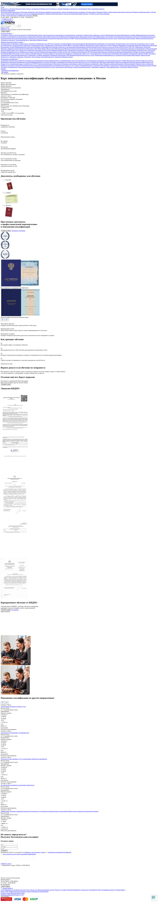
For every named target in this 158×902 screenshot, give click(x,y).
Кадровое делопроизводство (9, 37)
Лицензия (99, 12)
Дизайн (85, 35)
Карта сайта (21, 893)
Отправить (4, 850)
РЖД (10, 53)
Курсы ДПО (4, 891)
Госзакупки (49, 35)
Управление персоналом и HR (59, 55)
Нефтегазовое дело (102, 37)
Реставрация (23, 38)
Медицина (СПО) (31, 48)
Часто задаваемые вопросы (96, 9)
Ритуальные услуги (18, 53)
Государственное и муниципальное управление (68, 35)
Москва (35, 15)
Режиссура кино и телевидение (144, 52)
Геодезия (118, 44)
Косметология (23, 37)
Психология (15, 38)
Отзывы (3, 15)
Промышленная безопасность (10, 52)
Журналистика (90, 45)
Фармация (95, 38)
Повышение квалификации (9, 59)
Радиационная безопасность (100, 52)
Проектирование (6, 38)
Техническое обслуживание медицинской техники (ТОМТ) (55, 38)
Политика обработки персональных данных (52, 12)
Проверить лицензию (18, 230)
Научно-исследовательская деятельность (123, 48)
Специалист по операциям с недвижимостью (15, 733)
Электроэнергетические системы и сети (13, 706)
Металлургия (56, 37)
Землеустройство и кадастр (96, 35)
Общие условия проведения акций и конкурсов (117, 12)
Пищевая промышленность (59, 50)
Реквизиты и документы (8, 9)
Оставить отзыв (5, 384)
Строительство (32, 38)
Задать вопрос (5, 31)
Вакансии (37, 9)
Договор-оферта (91, 12)
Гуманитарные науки (37, 45)
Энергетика (32, 40)
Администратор (23, 44)
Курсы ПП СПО (130, 47)
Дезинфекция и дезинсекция (53, 45)
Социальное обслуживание (63, 53)
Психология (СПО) (85, 52)
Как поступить (21, 9)
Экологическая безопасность (145, 38)
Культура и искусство (108, 47)
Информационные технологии (145, 35)
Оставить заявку (6, 230)
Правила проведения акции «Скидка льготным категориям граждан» (67, 14)
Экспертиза (27, 57)
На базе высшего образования (78, 37)
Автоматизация (5, 44)
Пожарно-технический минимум (114, 64)
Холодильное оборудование (126, 38)
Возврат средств (46, 9)
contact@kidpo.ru (7, 20)
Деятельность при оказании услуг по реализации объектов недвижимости (24, 759)
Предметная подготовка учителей (115, 50)
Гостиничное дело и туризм (145, 44)
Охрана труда (112, 37)
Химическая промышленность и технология (109, 55)
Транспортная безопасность (83, 38)
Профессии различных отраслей (30, 52)
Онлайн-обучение (6, 33)
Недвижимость (141, 48)
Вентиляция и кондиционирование (74, 44)
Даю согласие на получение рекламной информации (19, 854)
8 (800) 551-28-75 (7, 19)
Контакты (14, 15)
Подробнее (15, 610)
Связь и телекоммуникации (33, 53)
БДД (49, 44)
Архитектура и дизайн (15, 60)
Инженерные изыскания (113, 35)
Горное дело (41, 35)
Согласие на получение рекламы (99, 14)
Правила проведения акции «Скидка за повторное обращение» (25, 14)
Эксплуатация (36, 57)
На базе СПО (92, 37)
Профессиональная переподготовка (12, 42)
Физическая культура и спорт (108, 38)
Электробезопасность (22, 40)
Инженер (115, 45)
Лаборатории (32, 37)
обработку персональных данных (34, 852)
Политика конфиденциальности (11, 12)
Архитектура (12, 35)
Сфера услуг (86, 53)
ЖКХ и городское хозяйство (76, 45)
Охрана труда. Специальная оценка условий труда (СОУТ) (19, 64)
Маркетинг (4, 48)
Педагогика (136, 37)
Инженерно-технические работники (130, 45)
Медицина (40, 37)
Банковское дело (42, 44)
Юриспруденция (42, 40)
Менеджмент (48, 37)
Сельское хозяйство (48, 53)
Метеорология (59, 48)
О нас (2, 7)
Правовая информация (8, 10)
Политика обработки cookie (29, 12)
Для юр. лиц (30, 9)
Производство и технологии (146, 50)
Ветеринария (33, 35)
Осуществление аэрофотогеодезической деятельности (17, 785)
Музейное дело (86, 48)
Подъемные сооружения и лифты (79, 50)
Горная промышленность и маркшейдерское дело (59, 60)
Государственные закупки (113, 60)
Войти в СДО (5, 28)
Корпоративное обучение (84, 47)
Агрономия (4, 35)
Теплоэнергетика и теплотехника (100, 53)
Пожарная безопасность (148, 37)
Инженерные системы (128, 35)
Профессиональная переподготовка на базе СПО (55, 52)
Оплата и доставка (57, 9)
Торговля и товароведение (9, 67)
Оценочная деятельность (125, 37)
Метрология (64, 37)
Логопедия (147, 47)
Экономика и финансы (8, 40)
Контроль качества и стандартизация (64, 47)
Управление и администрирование (39, 55)
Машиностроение (13, 48)
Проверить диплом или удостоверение (75, 9)
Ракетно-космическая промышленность (121, 52)
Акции (8, 15)
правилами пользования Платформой (59, 852)
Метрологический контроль (73, 48)
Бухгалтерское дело (23, 35)
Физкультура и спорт (48, 67)
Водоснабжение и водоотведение (104, 44)
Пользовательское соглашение (76, 12)
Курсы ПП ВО (119, 47)
